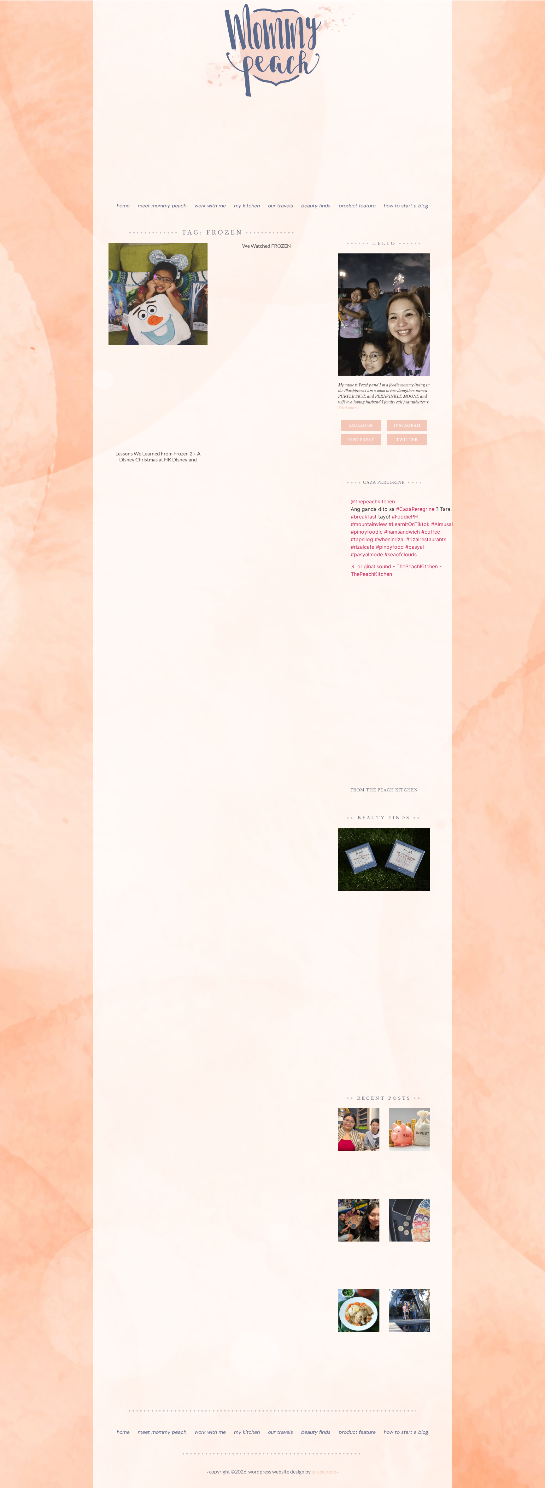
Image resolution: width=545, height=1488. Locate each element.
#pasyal (414, 547)
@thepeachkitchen (373, 501)
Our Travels (280, 205)
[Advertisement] (272, 151)
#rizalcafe (362, 547)
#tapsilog (362, 539)
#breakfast (364, 516)
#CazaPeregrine (415, 509)
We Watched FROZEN (266, 246)
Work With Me (210, 205)
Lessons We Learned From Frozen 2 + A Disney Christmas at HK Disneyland (158, 456)
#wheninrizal (390, 539)
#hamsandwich (402, 532)
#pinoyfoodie (367, 532)
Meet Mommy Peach (162, 205)
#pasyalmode (367, 554)
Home (123, 205)
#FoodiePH (405, 516)
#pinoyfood (390, 547)
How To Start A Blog (406, 205)
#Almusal (442, 524)
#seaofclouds (400, 554)
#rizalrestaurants (426, 539)
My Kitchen (247, 205)
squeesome (324, 1471)
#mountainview (369, 524)
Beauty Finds (316, 205)
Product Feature (357, 205)
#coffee (430, 532)
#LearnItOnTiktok (409, 524)
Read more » (348, 407)
